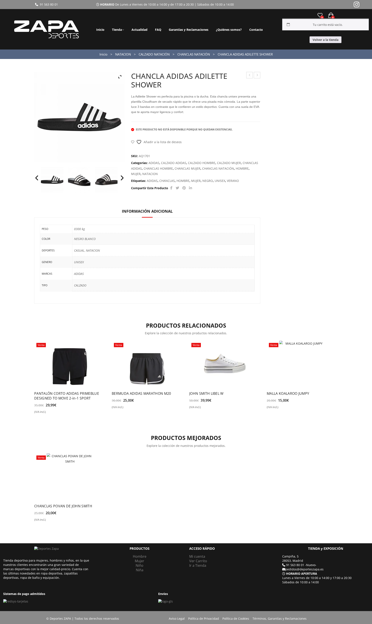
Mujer (139, 561)
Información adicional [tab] (147, 211)
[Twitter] (177, 188)
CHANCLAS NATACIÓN (193, 54)
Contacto (256, 30)
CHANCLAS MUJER (187, 168)
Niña (139, 570)
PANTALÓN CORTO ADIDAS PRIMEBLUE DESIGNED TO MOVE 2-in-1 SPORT (66, 396)
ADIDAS (154, 163)
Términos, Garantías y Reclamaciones (280, 618)
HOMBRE (242, 168)
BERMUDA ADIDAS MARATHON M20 (141, 393)
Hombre (139, 556)
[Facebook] (171, 188)
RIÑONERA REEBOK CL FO (249, 75)
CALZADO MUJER (229, 163)
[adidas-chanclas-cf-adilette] (52, 180)
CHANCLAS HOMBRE (158, 168)
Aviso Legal (177, 618)
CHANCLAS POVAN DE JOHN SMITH (63, 506)
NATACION (123, 54)
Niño (139, 565)
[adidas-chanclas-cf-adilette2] (106, 180)
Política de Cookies (235, 618)
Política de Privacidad (203, 618)
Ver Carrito (198, 561)
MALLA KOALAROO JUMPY (288, 393)
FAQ (158, 30)
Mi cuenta (197, 556)
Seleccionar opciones (52, 413)
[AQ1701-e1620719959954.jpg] (79, 180)
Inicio (100, 30)
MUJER (136, 174)
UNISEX (220, 181)
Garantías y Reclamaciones (188, 30)
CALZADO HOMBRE (201, 163)
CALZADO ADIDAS (173, 163)
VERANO (233, 181)
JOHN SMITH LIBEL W (206, 393)
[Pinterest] (184, 188)
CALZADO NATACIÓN (154, 54)
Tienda (117, 30)
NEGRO (207, 181)
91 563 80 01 (48, 4)
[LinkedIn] (190, 188)
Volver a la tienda (325, 40)
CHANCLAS (167, 181)
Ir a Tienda (197, 565)
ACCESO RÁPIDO (202, 548)
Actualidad (139, 30)
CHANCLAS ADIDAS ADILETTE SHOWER (257, 75)
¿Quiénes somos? (229, 30)
